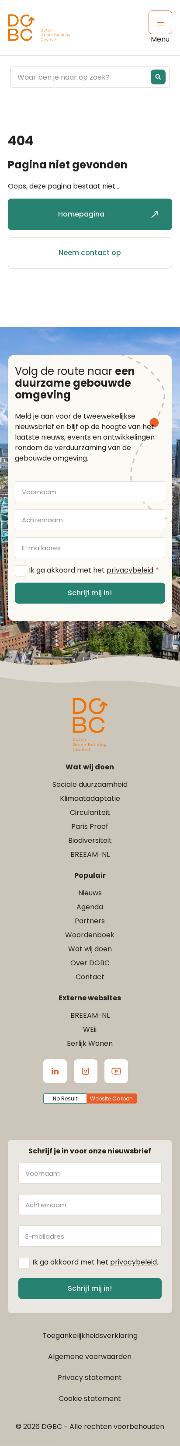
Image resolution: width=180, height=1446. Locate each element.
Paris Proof (89, 826)
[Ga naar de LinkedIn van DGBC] (55, 1071)
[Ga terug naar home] (39, 27)
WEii (90, 1029)
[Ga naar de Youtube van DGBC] (116, 1071)
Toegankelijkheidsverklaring (90, 1336)
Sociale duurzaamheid (90, 784)
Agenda (89, 907)
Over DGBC (90, 963)
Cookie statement (90, 1399)
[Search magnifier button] (158, 77)
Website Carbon (111, 1098)
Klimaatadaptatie (90, 798)
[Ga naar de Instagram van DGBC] (85, 1071)
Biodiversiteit (90, 840)
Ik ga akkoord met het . (94, 570)
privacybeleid (130, 570)
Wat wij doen (90, 949)
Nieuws (90, 893)
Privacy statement (90, 1378)
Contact (90, 977)
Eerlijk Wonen (90, 1043)
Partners (90, 921)
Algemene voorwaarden (90, 1357)
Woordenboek (89, 935)
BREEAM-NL (90, 854)
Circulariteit (90, 812)
